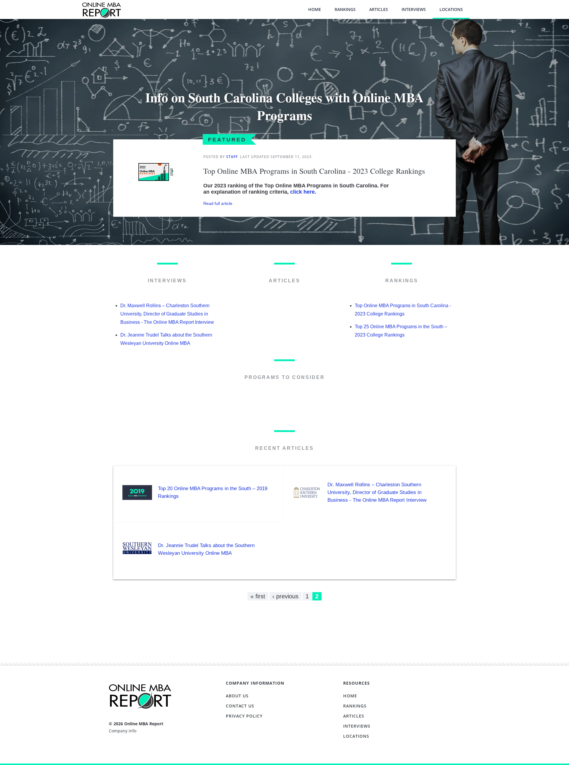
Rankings (345, 9)
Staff (232, 156)
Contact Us (240, 706)
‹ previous (285, 596)
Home (314, 9)
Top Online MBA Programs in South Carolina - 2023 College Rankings (314, 171)
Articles (378, 9)
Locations (451, 9)
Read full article (217, 203)
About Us (237, 696)
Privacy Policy (244, 716)
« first (257, 596)
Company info (122, 731)
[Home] (101, 13)
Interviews (414, 9)
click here (302, 192)
